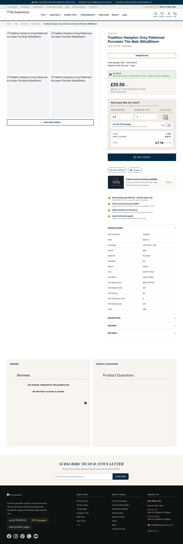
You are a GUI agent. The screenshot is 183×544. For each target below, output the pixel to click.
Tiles (43, 15)
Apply (168, 182)
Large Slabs (54, 15)
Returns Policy (118, 517)
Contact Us (93, 7)
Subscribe (120, 476)
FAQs (114, 521)
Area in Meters (118, 110)
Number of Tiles (142, 110)
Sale (78, 524)
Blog (67, 7)
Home (9, 24)
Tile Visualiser (12, 7)
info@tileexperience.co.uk (162, 525)
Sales (125, 14)
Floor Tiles (81, 521)
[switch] (168, 125)
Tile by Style (82, 509)
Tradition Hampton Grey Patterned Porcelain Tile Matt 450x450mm (70, 24)
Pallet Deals (104, 14)
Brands (115, 15)
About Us (152, 531)
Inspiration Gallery (120, 509)
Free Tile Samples (78, 7)
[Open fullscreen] (28, 53)
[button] (120, 46)
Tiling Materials (87, 15)
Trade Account (38, 7)
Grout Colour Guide (54, 7)
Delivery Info (117, 513)
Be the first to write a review (48, 391)
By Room (24, 24)
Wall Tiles (80, 517)
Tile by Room (82, 501)
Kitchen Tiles (36, 24)
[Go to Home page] (20, 14)
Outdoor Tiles (70, 15)
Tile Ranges (25, 7)
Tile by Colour (82, 505)
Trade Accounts (118, 529)
